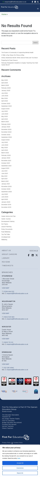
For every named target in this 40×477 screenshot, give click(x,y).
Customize (20, 468)
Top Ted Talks (5, 234)
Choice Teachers (7, 428)
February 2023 (6, 124)
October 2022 (5, 134)
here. (19, 458)
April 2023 (4, 119)
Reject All (20, 473)
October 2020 (5, 189)
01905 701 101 (8, 342)
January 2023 (5, 127)
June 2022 (4, 145)
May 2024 (4, 98)
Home (3, 14)
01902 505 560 (8, 317)
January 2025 (5, 90)
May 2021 (4, 176)
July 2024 (4, 93)
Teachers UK (6, 417)
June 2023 (4, 114)
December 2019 (6, 204)
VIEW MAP (5, 288)
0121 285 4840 (8, 368)
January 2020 (5, 202)
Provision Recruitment (9, 424)
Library (6, 258)
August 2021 (5, 168)
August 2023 (5, 109)
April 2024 (4, 101)
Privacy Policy (6, 442)
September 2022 (6, 137)
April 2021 (4, 178)
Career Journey (6, 219)
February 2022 (6, 155)
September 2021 (6, 166)
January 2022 (5, 158)
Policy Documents (6, 229)
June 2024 (4, 96)
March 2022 (5, 153)
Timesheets (7, 266)
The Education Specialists (10, 415)
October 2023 (5, 103)
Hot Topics (4, 224)
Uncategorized (5, 237)
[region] (20, 461)
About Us (6, 251)
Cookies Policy (18, 442)
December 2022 (6, 129)
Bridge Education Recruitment (12, 422)
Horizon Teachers (8, 426)
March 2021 (5, 181)
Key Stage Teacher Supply (11, 419)
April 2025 (4, 83)
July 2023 (4, 111)
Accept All (20, 463)
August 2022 (5, 140)
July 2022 (4, 142)
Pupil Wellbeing (5, 232)
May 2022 (4, 147)
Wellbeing (4, 239)
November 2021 (6, 160)
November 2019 (6, 207)
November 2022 (6, 132)
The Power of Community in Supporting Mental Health (17, 52)
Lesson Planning (6, 226)
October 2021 (5, 163)
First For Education (8, 421)
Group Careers (9, 254)
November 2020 (6, 186)
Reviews (6, 262)
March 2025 (5, 85)
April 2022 (4, 150)
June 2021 (4, 173)
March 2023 (5, 121)
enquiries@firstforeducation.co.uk (15, 2)
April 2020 (4, 199)
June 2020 (4, 197)
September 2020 (6, 191)
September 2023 (6, 106)
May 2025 (4, 80)
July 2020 (4, 194)
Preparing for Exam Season (9, 60)
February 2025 (6, 88)
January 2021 (5, 184)
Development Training (7, 221)
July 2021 (4, 171)
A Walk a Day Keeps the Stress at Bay (12, 55)
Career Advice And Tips (8, 216)
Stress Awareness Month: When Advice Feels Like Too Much (19, 58)
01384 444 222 (8, 292)
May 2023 (4, 116)
